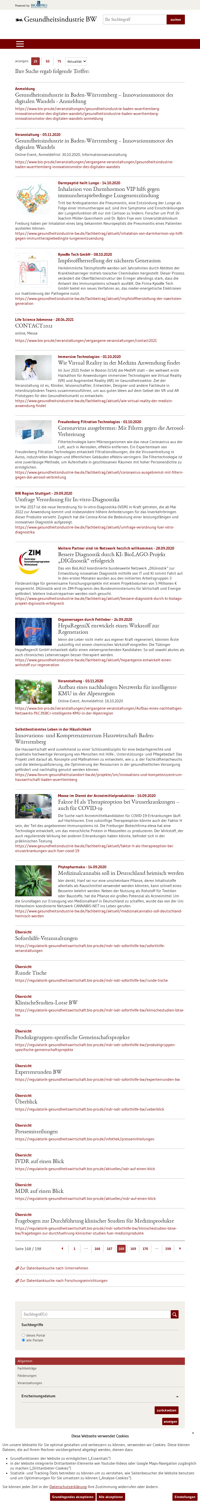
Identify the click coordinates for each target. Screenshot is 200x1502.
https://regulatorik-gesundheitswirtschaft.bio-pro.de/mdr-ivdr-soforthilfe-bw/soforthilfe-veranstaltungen (90, 948)
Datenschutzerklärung (68, 1486)
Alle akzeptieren (111, 1497)
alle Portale (34, 1340)
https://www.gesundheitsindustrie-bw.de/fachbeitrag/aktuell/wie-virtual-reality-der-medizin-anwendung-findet (94, 403)
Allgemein (25, 1361)
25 (37, 62)
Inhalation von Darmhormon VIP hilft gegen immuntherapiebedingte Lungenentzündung (109, 193)
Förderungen (27, 1375)
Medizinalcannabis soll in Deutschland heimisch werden (121, 874)
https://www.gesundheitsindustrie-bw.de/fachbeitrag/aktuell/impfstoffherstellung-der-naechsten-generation (98, 301)
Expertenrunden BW (38, 1072)
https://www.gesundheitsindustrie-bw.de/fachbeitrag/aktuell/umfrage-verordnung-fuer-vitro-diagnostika (94, 529)
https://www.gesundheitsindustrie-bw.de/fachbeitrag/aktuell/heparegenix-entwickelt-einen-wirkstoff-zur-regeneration (93, 662)
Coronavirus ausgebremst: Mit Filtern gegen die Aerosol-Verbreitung (121, 432)
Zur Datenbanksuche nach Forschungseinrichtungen (64, 1280)
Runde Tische (31, 973)
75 (61, 62)
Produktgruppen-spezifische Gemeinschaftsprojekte (72, 1038)
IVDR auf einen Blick (39, 1162)
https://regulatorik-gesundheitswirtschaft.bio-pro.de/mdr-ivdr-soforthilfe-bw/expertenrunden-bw (97, 1079)
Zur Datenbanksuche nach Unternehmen (54, 1268)
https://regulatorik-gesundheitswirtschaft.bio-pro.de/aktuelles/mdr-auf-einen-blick (85, 1198)
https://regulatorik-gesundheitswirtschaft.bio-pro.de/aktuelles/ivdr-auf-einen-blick (85, 1168)
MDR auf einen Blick (39, 1192)
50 (49, 62)
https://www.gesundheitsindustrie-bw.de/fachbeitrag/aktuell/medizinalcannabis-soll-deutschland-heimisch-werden (98, 913)
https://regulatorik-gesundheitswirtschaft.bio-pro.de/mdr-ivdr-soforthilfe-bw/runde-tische (91, 980)
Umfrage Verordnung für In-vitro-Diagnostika (67, 500)
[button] (175, 1396)
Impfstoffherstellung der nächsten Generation (109, 261)
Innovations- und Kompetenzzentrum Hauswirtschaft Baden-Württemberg (85, 739)
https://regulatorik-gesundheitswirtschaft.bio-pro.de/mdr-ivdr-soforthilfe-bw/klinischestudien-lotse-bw (99, 1012)
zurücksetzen (166, 1410)
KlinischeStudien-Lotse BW (46, 1003)
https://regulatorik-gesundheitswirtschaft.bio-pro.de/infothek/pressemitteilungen (84, 1138)
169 (133, 1249)
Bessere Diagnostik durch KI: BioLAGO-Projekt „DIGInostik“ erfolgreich (112, 558)
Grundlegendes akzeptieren (72, 1497)
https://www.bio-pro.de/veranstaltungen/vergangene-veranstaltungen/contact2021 (86, 340)
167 (109, 1249)
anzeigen (170, 1421)
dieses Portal (35, 1335)
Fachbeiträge (27, 1368)
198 (168, 1249)
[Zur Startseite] (56, 19)
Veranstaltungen (30, 1383)
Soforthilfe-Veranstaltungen (46, 939)
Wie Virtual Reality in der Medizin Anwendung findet (119, 363)
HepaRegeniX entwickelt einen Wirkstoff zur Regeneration (108, 629)
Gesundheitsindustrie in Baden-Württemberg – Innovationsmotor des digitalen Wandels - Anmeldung (94, 98)
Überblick (26, 1102)
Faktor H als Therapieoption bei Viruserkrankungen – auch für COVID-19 (119, 805)
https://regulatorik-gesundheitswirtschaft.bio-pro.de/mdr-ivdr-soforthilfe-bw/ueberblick (89, 1109)
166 (97, 1249)
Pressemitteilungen (36, 1132)
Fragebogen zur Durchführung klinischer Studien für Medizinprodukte (94, 1221)
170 (145, 1249)
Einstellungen (185, 1497)
